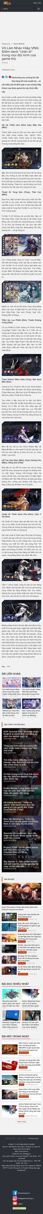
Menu (5, 9)
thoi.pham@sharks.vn (25, 1161)
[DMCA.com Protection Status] (20, 1208)
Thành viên (37, 3)
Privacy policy (34, 1138)
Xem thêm (22, 1121)
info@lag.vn (26, 1154)
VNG (8, 666)
